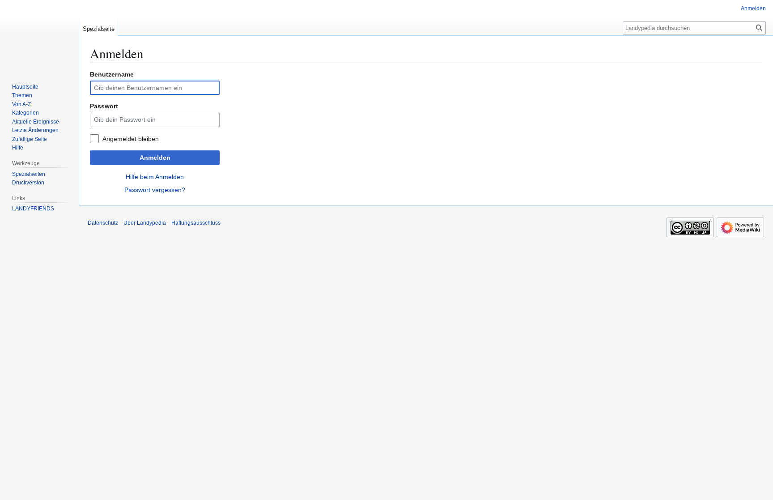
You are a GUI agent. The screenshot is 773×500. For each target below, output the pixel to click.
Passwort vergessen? (154, 189)
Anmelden (155, 157)
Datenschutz (103, 223)
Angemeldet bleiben (130, 138)
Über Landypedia (144, 223)
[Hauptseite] (39, 36)
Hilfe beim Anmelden (155, 176)
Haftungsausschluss (196, 223)
